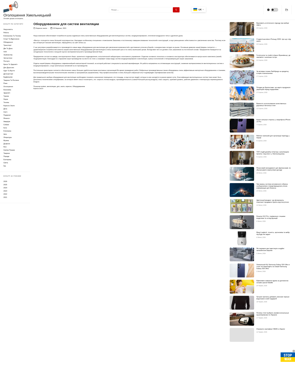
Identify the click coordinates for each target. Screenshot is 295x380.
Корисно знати (9, 106)
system (43, 86)
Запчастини (7, 58)
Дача (5, 109)
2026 (5, 181)
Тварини (6, 153)
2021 (5, 197)
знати (62, 86)
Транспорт (7, 45)
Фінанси (6, 118)
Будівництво (8, 77)
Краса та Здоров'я (10, 64)
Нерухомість (8, 29)
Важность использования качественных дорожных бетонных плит (271, 104)
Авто (5, 134)
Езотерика (7, 159)
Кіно (5, 147)
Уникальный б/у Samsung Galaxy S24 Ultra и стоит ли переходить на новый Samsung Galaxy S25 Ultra (273, 266)
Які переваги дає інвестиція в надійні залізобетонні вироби (270, 249)
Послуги (6, 61)
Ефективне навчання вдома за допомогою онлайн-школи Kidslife (272, 282)
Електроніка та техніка (12, 36)
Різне (5, 83)
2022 (5, 194)
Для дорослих (8, 67)
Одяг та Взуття (9, 71)
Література (7, 137)
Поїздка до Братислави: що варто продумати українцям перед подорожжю (273, 88)
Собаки (6, 124)
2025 (5, 184)
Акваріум (6, 121)
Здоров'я (6, 93)
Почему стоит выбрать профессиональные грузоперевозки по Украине (272, 314)
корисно (69, 86)
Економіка (7, 90)
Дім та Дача (7, 48)
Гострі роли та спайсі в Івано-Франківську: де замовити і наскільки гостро (273, 56)
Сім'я (5, 112)
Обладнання (8, 42)
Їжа (4, 166)
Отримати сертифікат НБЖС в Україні (270, 329)
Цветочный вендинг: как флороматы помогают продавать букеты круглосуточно (272, 201)
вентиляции (51, 86)
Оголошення (8, 86)
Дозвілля (6, 144)
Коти (5, 128)
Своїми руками (9, 150)
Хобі (5, 52)
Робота (6, 32)
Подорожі (7, 115)
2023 (5, 191)
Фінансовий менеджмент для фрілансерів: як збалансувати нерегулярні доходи (273, 169)
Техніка (6, 102)
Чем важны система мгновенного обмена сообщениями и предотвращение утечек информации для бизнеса (272, 186)
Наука (5, 99)
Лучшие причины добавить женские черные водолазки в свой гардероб (272, 298)
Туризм (6, 96)
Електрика (7, 131)
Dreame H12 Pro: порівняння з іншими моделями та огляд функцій (270, 217)
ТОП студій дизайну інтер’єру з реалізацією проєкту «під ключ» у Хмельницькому (272, 153)
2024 (5, 188)
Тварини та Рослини (11, 80)
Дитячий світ (8, 74)
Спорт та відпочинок (11, 39)
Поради (6, 156)
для (58, 86)
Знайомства (7, 55)
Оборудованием (79, 86)
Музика (6, 140)
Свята (5, 163)
